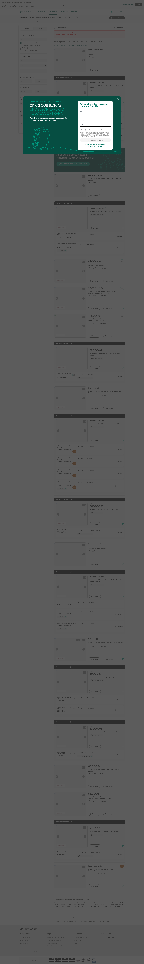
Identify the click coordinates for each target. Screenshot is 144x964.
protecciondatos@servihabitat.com (87, 135)
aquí (94, 136)
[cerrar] (72, 99)
